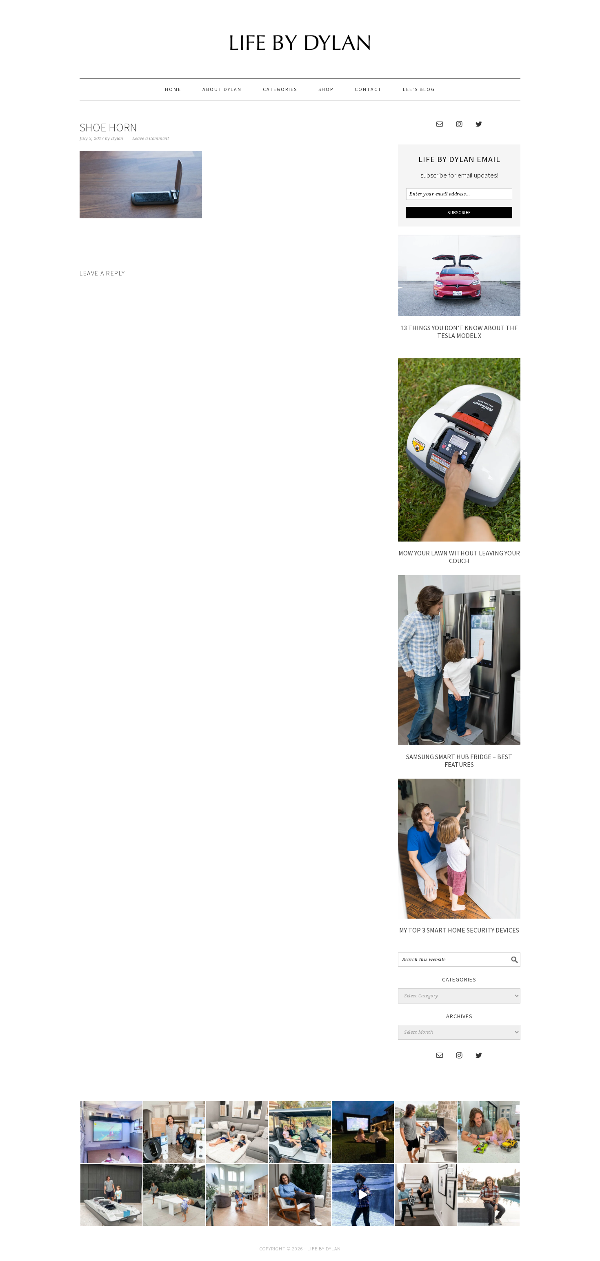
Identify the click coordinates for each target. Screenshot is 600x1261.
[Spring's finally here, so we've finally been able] (174, 1195)
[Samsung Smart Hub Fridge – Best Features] (459, 742)
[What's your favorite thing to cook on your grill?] (426, 1132)
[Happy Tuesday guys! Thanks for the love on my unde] (300, 1195)
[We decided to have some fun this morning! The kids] (363, 1132)
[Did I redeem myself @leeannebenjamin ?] (363, 1195)
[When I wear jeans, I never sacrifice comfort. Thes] (489, 1195)
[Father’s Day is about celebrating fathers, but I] (300, 1132)
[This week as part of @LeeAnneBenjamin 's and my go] (489, 1132)
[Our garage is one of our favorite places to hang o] (111, 1132)
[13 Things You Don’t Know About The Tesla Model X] (459, 313)
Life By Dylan (300, 35)
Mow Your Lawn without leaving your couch (459, 557)
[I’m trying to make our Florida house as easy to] (174, 1132)
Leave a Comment (150, 138)
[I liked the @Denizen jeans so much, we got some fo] (426, 1195)
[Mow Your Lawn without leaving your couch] (459, 539)
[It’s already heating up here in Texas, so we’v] (237, 1132)
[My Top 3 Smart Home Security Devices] (459, 916)
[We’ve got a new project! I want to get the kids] (111, 1195)
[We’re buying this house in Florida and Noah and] (237, 1195)
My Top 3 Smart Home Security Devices (459, 930)
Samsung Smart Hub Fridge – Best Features (459, 760)
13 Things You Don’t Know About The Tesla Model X (459, 332)
